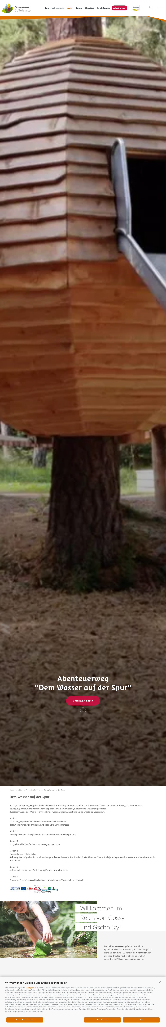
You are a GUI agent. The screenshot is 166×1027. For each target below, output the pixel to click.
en (162, 8)
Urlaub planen (119, 8)
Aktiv (69, 8)
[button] (160, 982)
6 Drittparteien (31, 988)
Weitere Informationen (25, 1020)
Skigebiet (89, 8)
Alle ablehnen (102, 1020)
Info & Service (103, 8)
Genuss (79, 8)
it (157, 8)
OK (141, 1020)
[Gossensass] (21, 8)
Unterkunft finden (83, 700)
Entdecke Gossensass (54, 8)
